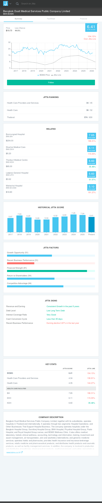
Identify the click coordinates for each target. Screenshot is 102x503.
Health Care (12, 383)
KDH (9, 402)
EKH (9, 397)
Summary (18, 18)
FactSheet (51, 18)
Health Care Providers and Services (22, 378)
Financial (83, 18)
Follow (51, 82)
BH (8, 393)
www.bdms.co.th (13, 452)
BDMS (10, 373)
